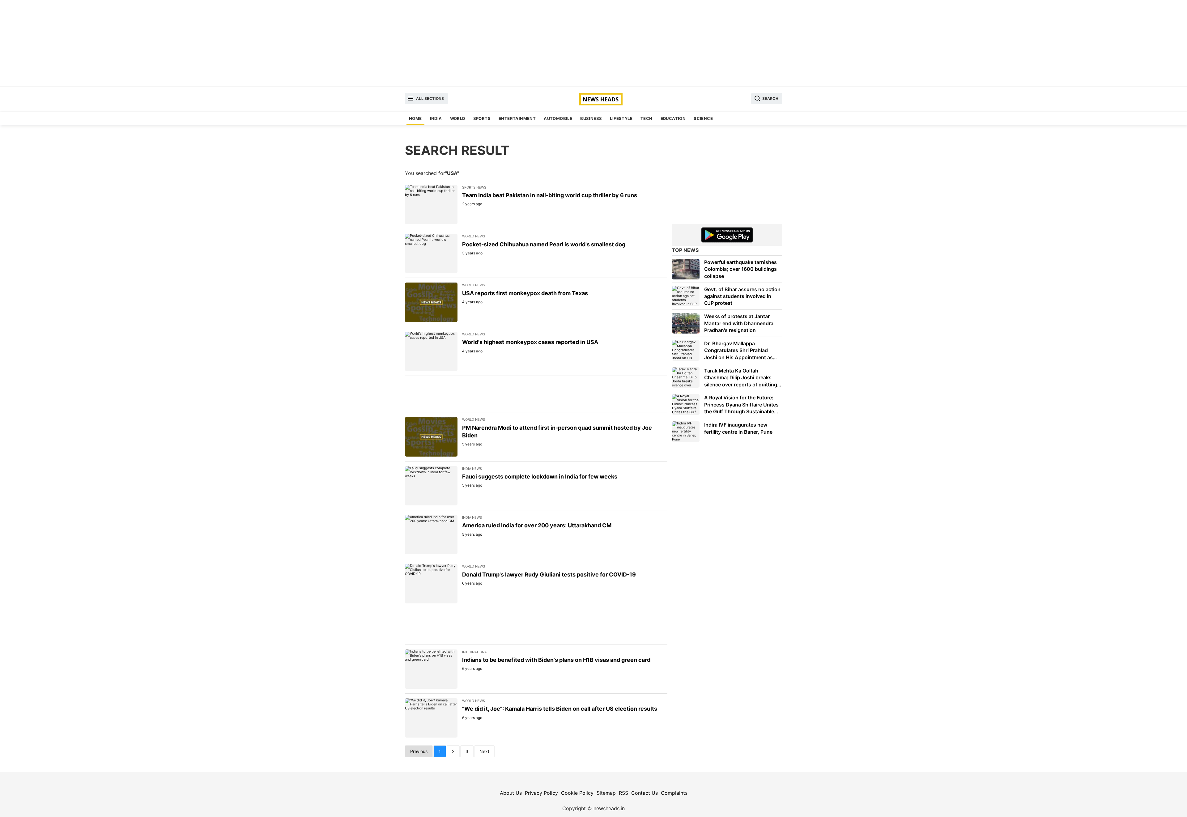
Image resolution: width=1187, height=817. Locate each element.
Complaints (674, 793)
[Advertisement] (593, 43)
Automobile (558, 118)
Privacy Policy (541, 793)
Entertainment (517, 118)
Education (673, 118)
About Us (511, 793)
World (457, 118)
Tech (646, 118)
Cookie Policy (577, 793)
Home (415, 118)
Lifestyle (621, 118)
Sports (482, 118)
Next (484, 751)
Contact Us (644, 793)
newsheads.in (609, 808)
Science (703, 118)
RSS (623, 793)
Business (591, 118)
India (436, 118)
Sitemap (606, 793)
